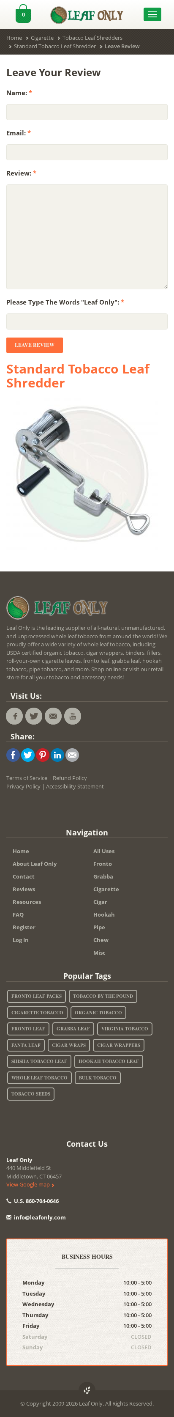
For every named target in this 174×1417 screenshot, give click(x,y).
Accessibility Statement (75, 786)
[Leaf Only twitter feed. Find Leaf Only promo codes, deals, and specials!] (34, 716)
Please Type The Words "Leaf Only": (65, 302)
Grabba (103, 876)
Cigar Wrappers (118, 1045)
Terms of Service (26, 778)
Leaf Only (19, 1160)
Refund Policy (70, 778)
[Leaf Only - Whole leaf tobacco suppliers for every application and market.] (87, 13)
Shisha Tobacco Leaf (39, 1061)
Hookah (104, 914)
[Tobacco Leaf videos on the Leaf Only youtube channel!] (73, 716)
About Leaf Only (35, 864)
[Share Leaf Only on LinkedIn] (57, 754)
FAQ (18, 914)
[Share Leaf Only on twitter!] (28, 754)
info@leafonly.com (40, 1217)
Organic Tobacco (98, 1012)
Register (24, 927)
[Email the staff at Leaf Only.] (53, 716)
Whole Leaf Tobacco (39, 1077)
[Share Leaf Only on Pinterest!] (42, 754)
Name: (19, 92)
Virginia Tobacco (124, 1028)
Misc (99, 952)
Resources (27, 902)
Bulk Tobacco (98, 1077)
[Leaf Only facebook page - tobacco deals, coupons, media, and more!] (14, 716)
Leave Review (34, 345)
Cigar (100, 902)
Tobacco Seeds (30, 1093)
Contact (24, 876)
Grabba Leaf (73, 1028)
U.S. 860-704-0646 (36, 1201)
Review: (21, 173)
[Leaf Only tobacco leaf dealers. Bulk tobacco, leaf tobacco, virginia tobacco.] (59, 609)
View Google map (28, 1184)
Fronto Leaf (28, 1028)
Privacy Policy (23, 786)
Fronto (102, 864)
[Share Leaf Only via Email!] (72, 754)
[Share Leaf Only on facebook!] (13, 754)
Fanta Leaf (26, 1045)
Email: (18, 133)
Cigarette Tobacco (37, 1012)
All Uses (103, 851)
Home (21, 851)
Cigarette (106, 889)
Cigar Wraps (69, 1045)
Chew (101, 940)
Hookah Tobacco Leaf (109, 1061)
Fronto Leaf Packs (36, 996)
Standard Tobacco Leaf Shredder (78, 375)
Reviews (24, 889)
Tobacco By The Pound (103, 996)
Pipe (99, 927)
